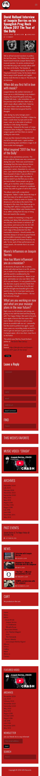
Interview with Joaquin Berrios (23, 554)
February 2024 (9, 490)
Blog (7, 34)
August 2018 (8, 503)
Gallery (6, 649)
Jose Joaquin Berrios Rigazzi (15, 642)
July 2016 (7, 510)
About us (7, 654)
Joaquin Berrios (11, 622)
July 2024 (7, 488)
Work (6, 652)
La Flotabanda (11, 625)
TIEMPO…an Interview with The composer (25, 582)
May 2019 (7, 500)
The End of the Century (19, 342)
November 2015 (9, 515)
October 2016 (9, 505)
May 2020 (7, 498)
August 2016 (8, 507)
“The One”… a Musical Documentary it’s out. (23, 572)
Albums (6, 644)
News (11, 34)
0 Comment (9, 37)
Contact (6, 656)
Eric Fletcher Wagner (13, 632)
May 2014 (7, 517)
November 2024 (10, 485)
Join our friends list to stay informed (16, 737)
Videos (6, 647)
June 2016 (7, 512)
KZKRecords (31, 34)
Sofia (7, 634)
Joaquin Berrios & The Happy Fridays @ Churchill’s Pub (16, 533)
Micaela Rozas (11, 627)
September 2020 (10, 495)
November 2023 (10, 493)
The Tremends (11, 637)
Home (6, 612)
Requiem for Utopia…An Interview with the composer (25, 563)
